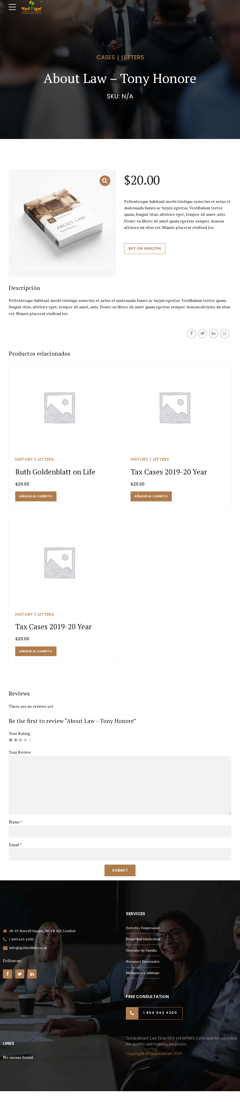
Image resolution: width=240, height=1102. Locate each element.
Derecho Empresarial (143, 927)
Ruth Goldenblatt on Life (55, 472)
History (24, 459)
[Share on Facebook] (191, 333)
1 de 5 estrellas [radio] (11, 740)
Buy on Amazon (144, 248)
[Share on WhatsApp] (224, 333)
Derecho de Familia (141, 950)
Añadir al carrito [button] (35, 496)
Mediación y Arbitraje (143, 972)
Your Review (20, 752)
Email (15, 844)
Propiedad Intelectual (143, 938)
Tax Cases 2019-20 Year (169, 472)
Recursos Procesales (143, 961)
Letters (132, 57)
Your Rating (19, 733)
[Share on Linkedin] (213, 333)
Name (15, 822)
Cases (105, 57)
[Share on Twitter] (202, 333)
